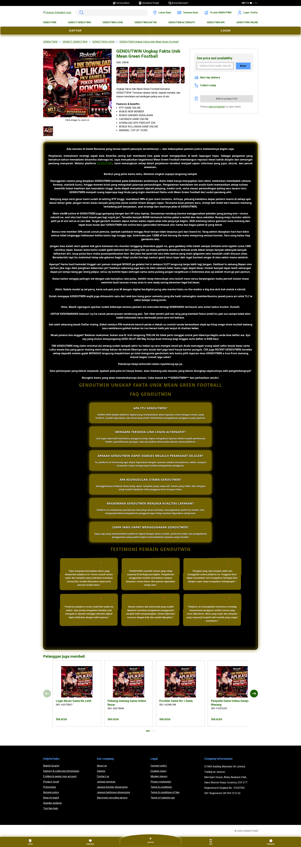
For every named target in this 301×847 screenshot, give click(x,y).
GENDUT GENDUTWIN (79, 22)
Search (81, 12)
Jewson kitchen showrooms (112, 787)
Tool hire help (50, 808)
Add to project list (226, 98)
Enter (243, 65)
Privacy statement (160, 781)
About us (102, 765)
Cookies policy (158, 771)
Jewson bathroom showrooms (113, 792)
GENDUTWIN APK (216, 22)
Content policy (158, 765)
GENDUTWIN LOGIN (113, 22)
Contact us (103, 776)
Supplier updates (52, 803)
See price (61, 719)
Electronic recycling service (112, 797)
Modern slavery (158, 776)
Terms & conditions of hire (165, 792)
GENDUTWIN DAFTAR (146, 22)
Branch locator (51, 765)
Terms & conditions (161, 787)
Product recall (51, 781)
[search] (112, 12)
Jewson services (106, 781)
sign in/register (217, 106)
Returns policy (51, 792)
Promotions (49, 787)
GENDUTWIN (49, 22)
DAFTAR (75, 30)
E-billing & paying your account (60, 776)
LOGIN (225, 30)
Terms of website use (162, 797)
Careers (101, 771)
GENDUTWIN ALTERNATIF (181, 22)
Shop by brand (51, 797)
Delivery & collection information (61, 771)
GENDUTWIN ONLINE (247, 22)
